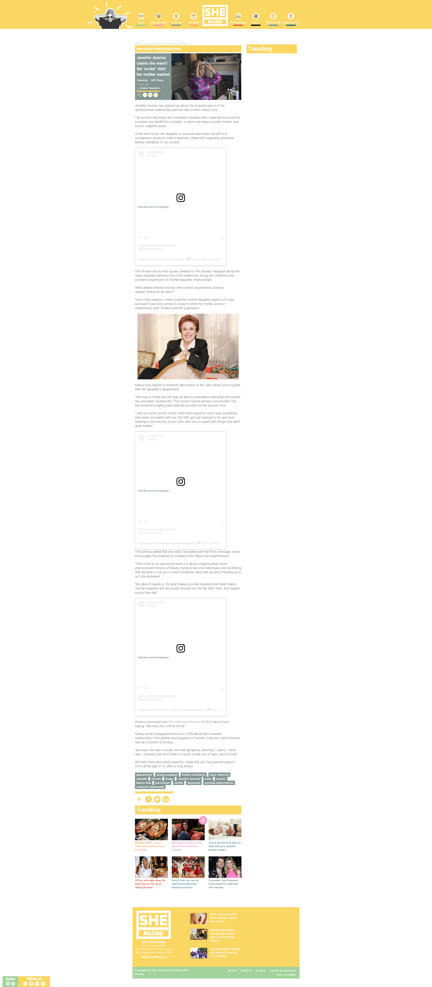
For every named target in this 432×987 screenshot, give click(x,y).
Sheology (138, 974)
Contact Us (246, 970)
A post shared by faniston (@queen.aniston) (161, 259)
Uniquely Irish (291, 22)
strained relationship (150, 787)
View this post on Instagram (153, 207)
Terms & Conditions (286, 975)
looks (208, 778)
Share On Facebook (145, 95)
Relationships (238, 22)
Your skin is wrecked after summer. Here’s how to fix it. (223, 918)
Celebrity (176, 22)
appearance (144, 774)
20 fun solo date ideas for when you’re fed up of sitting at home (150, 884)
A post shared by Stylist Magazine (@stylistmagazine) (166, 543)
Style (141, 22)
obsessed (193, 783)
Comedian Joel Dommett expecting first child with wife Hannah (223, 884)
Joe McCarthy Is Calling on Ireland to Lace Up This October (225, 952)
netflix (178, 783)
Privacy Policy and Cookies (283, 970)
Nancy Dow (143, 783)
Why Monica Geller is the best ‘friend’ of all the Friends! (187, 846)
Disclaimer (260, 970)
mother (221, 778)
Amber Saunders (150, 88)
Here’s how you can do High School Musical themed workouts (185, 884)
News (256, 22)
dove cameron (219, 774)
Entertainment (158, 22)
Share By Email (155, 95)
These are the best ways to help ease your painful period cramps (225, 846)
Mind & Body (273, 22)
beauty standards (193, 774)
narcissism (162, 783)
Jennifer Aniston (189, 778)
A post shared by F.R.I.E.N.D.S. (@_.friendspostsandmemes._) (171, 710)
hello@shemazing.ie (154, 956)
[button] (13, 984)
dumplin (141, 778)
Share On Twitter (150, 95)
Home (138, 43)
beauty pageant (167, 774)
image (169, 778)
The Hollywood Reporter (184, 722)
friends (156, 778)
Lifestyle (193, 22)
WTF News (157, 80)
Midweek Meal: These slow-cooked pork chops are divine (150, 846)
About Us (232, 970)
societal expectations (219, 783)
